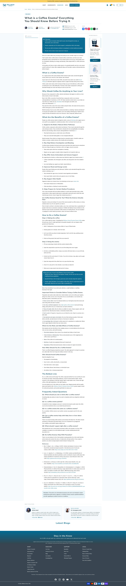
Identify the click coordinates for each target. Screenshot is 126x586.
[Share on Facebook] (83, 29)
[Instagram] (60, 580)
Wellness (29, 9)
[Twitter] (71, 580)
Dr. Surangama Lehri (54, 28)
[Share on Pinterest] (89, 29)
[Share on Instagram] (86, 29)
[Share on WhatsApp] (91, 29)
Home (26, 9)
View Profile (35, 517)
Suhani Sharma (42, 28)
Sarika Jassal (30, 28)
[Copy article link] (97, 29)
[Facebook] (56, 580)
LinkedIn (41, 517)
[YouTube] (67, 580)
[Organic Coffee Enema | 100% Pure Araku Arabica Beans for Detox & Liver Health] (95, 50)
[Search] (114, 5)
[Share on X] (94, 29)
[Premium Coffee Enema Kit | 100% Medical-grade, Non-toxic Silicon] (95, 76)
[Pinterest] (64, 580)
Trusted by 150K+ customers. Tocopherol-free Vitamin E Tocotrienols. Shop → (63, 1)
